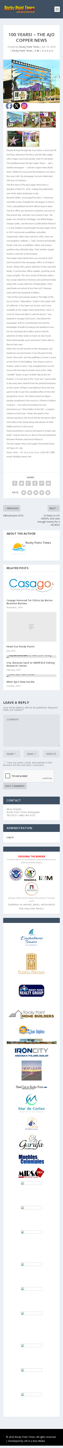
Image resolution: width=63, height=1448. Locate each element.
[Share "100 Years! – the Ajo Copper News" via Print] (48, 483)
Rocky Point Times (29, 46)
